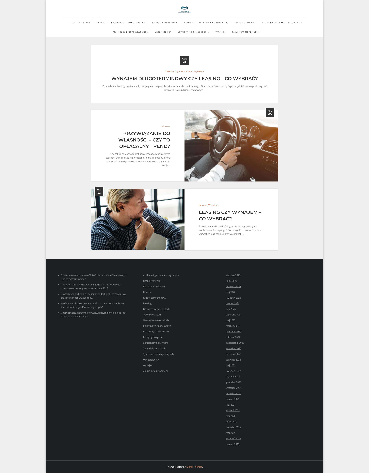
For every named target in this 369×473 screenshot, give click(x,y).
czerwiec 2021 (233, 393)
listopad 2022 (233, 337)
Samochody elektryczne (156, 342)
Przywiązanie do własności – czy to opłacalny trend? (144, 140)
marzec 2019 (232, 444)
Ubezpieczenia (163, 32)
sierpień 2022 (233, 354)
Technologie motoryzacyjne (129, 32)
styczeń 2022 (233, 376)
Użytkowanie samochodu (192, 32)
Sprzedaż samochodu (154, 348)
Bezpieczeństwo (80, 23)
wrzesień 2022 (233, 348)
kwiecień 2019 (233, 438)
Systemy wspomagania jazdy (158, 354)
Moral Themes (194, 466)
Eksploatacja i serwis (154, 286)
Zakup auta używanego (156, 371)
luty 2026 (231, 309)
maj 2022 (231, 365)
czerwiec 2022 (233, 359)
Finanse (100, 23)
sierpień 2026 (233, 275)
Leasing (188, 23)
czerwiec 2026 (233, 286)
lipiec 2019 (231, 421)
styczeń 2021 (233, 410)
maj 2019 (231, 432)
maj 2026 (231, 292)
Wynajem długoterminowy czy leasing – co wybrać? (184, 78)
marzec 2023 (232, 325)
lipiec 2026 (231, 280)
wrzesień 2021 (233, 387)
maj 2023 (231, 320)
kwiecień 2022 (233, 371)
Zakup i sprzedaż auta (245, 32)
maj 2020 (231, 416)
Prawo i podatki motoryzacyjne (280, 23)
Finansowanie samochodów (127, 23)
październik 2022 (235, 342)
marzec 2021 (232, 399)
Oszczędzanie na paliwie (156, 320)
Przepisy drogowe (153, 337)
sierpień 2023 (233, 314)
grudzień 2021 (233, 382)
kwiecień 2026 (233, 297)
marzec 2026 (232, 303)
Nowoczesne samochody (213, 23)
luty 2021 (231, 404)
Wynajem (220, 32)
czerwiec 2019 (233, 427)
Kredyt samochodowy (165, 23)
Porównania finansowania (157, 325)
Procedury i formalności (156, 331)
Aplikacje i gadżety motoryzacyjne (161, 275)
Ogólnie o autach (245, 23)
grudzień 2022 (233, 331)
